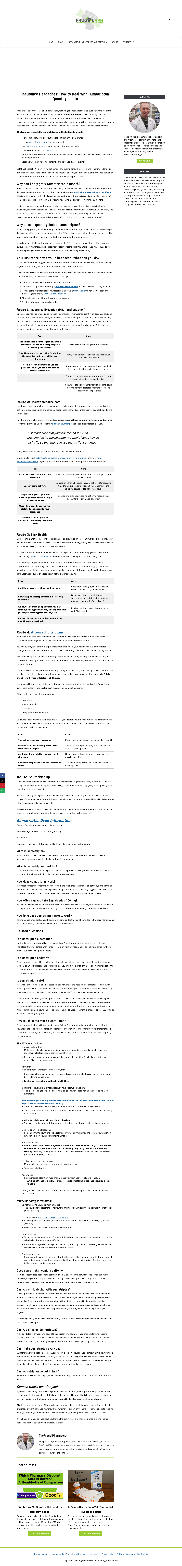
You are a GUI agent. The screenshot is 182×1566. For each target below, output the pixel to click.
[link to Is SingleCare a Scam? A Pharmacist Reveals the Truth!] (91, 1486)
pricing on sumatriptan (63, 424)
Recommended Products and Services (88, 42)
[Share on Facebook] (2, 775)
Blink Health (52, 150)
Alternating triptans (47, 632)
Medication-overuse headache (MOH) (92, 192)
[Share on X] (2, 780)
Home (50, 42)
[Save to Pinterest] (2, 785)
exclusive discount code (54, 294)
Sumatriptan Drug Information (44, 820)
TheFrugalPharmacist (53, 1435)
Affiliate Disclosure (126, 1554)
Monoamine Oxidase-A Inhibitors (53, 1217)
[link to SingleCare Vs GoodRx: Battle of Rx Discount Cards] (40, 1486)
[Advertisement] (91, 70)
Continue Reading (40, 1533)
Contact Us (128, 42)
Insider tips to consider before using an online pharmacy (60, 458)
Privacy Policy (107, 1554)
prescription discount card (39, 142)
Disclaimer (94, 1554)
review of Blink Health (40, 556)
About (115, 42)
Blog (60, 42)
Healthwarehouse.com (36, 146)
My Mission (144, 161)
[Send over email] (2, 790)
